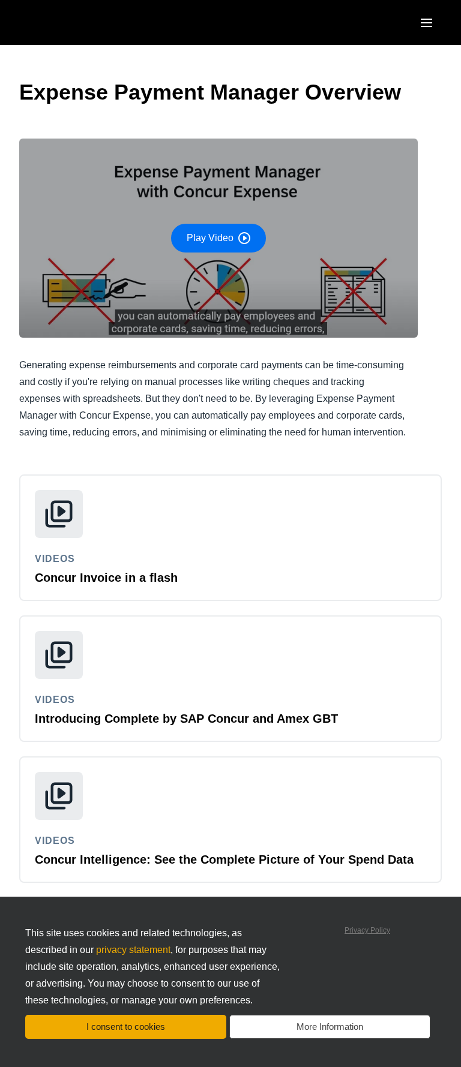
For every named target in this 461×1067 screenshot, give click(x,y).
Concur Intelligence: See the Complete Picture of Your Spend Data (224, 859)
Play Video (210, 238)
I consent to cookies (125, 1026)
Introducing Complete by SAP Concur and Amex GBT (186, 718)
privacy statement (133, 950)
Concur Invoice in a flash (106, 577)
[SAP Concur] (74, 22)
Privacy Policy (367, 930)
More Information (330, 1026)
